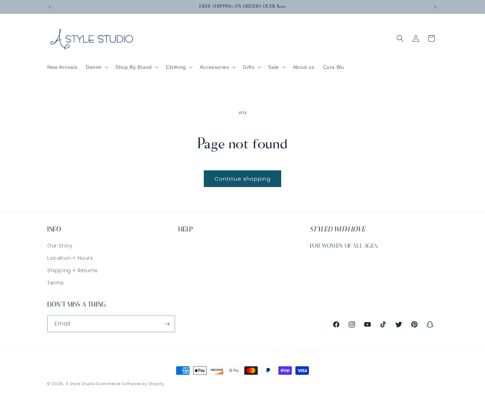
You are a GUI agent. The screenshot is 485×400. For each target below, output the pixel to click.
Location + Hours (70, 258)
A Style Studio (80, 384)
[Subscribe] (167, 324)
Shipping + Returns (72, 270)
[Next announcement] (435, 6)
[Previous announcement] (50, 6)
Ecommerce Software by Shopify (130, 384)
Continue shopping (242, 178)
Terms (55, 282)
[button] (96, 67)
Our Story (59, 245)
